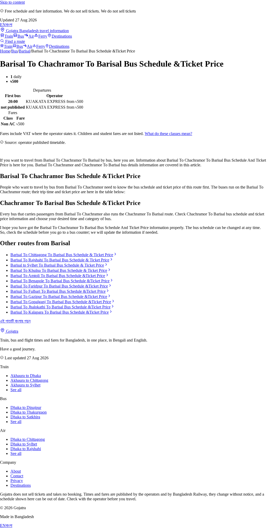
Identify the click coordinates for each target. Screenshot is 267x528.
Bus (20, 36)
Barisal (24, 51)
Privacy (16, 480)
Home (5, 51)
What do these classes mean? (168, 133)
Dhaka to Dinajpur (25, 407)
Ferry (42, 36)
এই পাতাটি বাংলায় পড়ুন (15, 321)
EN (3, 24)
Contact (16, 476)
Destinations (62, 36)
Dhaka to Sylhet (23, 444)
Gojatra (11, 331)
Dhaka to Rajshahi (25, 449)
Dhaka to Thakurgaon (28, 412)
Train (8, 36)
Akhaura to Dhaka (25, 375)
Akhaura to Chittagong (29, 380)
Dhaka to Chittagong (27, 439)
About (15, 471)
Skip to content (12, 2)
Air (31, 36)
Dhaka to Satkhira (25, 417)
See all (15, 390)
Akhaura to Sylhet (25, 385)
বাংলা (9, 24)
